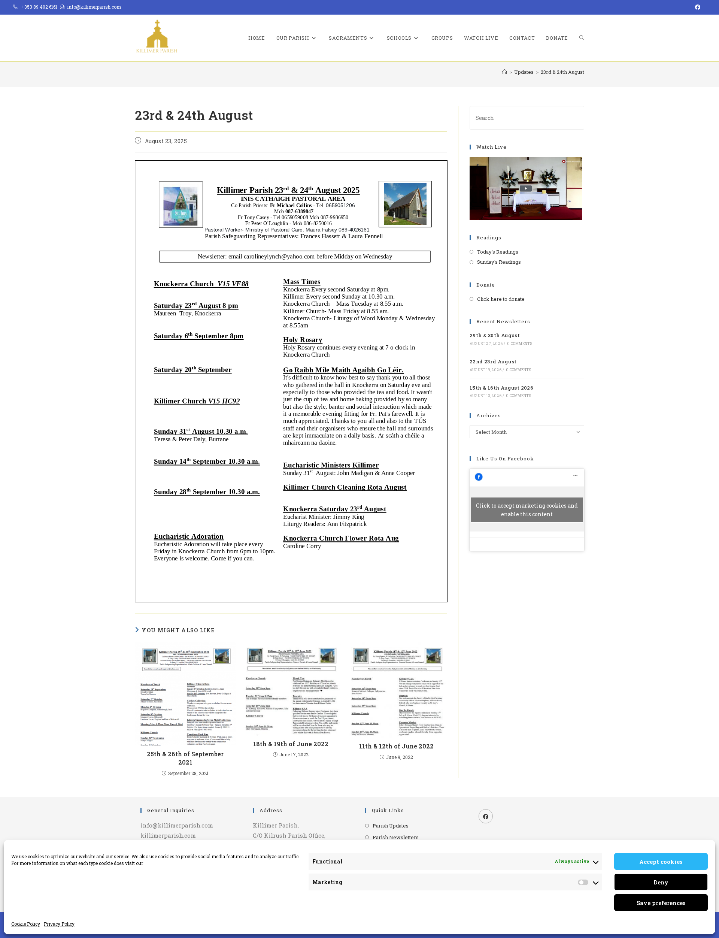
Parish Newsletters (396, 837)
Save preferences (661, 903)
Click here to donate (501, 299)
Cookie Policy (25, 924)
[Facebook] (486, 816)
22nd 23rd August (493, 361)
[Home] (504, 72)
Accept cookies (661, 861)
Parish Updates (391, 825)
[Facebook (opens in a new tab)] (696, 7)
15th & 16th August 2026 (501, 387)
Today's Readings (497, 251)
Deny (660, 882)
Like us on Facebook (505, 458)
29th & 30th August (495, 335)
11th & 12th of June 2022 (396, 746)
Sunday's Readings (499, 261)
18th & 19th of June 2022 (290, 744)
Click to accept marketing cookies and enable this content (527, 510)
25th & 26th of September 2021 (185, 758)
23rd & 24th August (562, 72)
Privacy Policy (59, 924)
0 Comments (519, 343)
